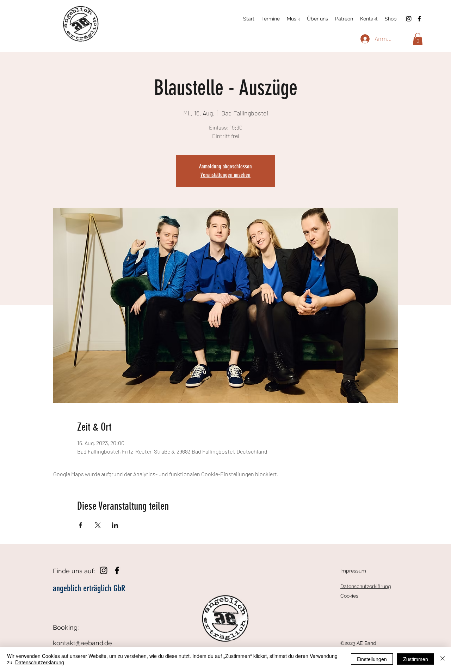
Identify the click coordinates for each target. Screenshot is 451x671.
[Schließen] (442, 659)
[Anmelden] (364, 39)
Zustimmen (415, 659)
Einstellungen (372, 659)
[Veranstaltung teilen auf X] (97, 525)
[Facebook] (419, 18)
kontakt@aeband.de (82, 643)
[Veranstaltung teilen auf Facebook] (80, 525)
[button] (418, 39)
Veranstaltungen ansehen (225, 175)
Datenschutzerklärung (39, 662)
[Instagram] (408, 18)
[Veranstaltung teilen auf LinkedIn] (115, 525)
